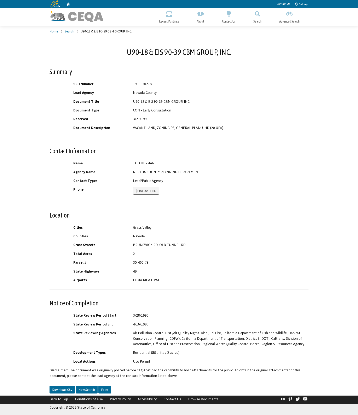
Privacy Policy (120, 399)
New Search (87, 389)
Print (105, 389)
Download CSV (62, 389)
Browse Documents (203, 399)
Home (54, 31)
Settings (303, 4)
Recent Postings (169, 21)
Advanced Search (289, 21)
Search (257, 21)
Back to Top (59, 399)
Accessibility (147, 399)
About (200, 21)
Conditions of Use (89, 399)
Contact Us (283, 4)
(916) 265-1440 (146, 191)
